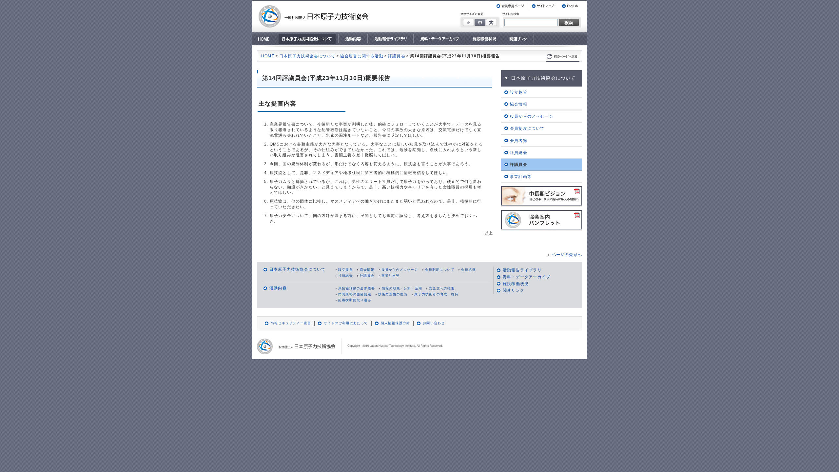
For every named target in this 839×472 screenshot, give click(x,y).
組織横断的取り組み (354, 300)
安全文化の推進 (442, 288)
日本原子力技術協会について (307, 56)
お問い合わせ (434, 323)
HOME (268, 56)
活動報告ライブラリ (522, 270)
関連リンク (513, 290)
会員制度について (440, 269)
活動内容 (278, 288)
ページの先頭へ (567, 254)
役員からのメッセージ (399, 269)
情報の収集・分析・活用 (402, 288)
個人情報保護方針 (395, 323)
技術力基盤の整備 (393, 294)
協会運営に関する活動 (361, 56)
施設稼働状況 (516, 284)
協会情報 (367, 269)
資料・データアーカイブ (526, 277)
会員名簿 (468, 269)
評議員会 (396, 56)
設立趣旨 (345, 269)
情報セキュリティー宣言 (291, 323)
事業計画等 (390, 275)
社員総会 (345, 275)
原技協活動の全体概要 (356, 288)
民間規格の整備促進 (354, 294)
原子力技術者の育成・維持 (436, 294)
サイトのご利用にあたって (346, 323)
